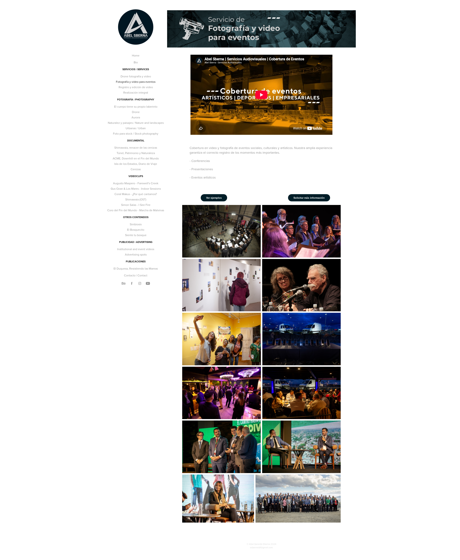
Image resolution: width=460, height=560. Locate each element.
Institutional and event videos (135, 249)
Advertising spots (136, 254)
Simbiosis (136, 224)
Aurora (136, 117)
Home (135, 55)
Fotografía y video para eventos (135, 82)
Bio (136, 62)
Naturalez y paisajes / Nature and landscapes (136, 123)
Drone (136, 112)
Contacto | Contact (135, 275)
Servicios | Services (135, 69)
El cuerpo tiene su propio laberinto (135, 107)
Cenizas (136, 169)
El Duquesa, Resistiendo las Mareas (136, 268)
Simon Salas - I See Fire (135, 205)
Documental (135, 140)
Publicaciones (136, 261)
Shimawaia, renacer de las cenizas (135, 148)
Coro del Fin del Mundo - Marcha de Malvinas (135, 210)
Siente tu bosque (135, 235)
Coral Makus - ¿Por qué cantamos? (135, 194)
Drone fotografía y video (136, 76)
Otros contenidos (135, 217)
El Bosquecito (135, 230)
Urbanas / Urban (136, 128)
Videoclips (135, 176)
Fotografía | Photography (135, 99)
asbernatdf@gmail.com (261, 547)
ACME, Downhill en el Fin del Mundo (136, 158)
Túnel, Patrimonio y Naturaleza (136, 153)
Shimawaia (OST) (135, 199)
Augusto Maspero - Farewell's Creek (135, 183)
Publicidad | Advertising (135, 242)
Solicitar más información (309, 197)
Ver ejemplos (214, 197)
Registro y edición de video (136, 87)
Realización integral (135, 92)
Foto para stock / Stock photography (135, 134)
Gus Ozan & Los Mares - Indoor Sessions (136, 189)
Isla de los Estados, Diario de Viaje (135, 164)
